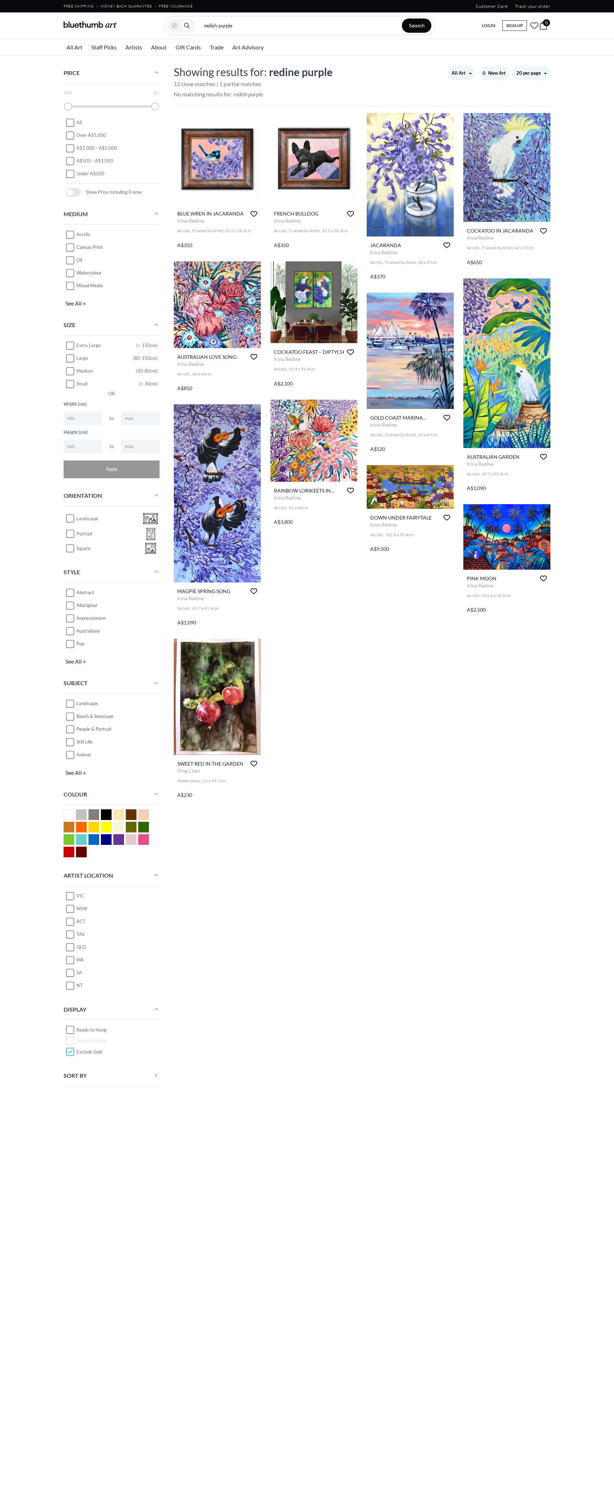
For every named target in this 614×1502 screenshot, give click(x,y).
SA (79, 972)
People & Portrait (94, 729)
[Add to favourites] (254, 214)
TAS (80, 934)
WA (80, 960)
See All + (75, 303)
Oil (79, 260)
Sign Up (514, 25)
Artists (133, 47)
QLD (81, 947)
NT (79, 985)
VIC (80, 896)
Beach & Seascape (94, 716)
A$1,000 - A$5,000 (96, 148)
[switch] (73, 192)
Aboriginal (86, 605)
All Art (74, 47)
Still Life (84, 742)
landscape (87, 518)
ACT (81, 921)
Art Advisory (248, 47)
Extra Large (88, 345)
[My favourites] (534, 26)
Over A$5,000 (91, 135)
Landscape (87, 703)
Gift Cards (188, 47)
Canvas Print (89, 247)
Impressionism (91, 618)
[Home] (90, 24)
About (159, 47)
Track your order (532, 6)
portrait (84, 534)
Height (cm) (76, 432)
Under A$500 (90, 173)
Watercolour (89, 273)
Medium (84, 371)
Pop (80, 643)
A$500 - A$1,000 (94, 161)
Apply (112, 469)
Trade (216, 47)
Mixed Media (89, 285)
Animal (83, 754)
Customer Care (492, 6)
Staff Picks (104, 47)
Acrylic (83, 234)
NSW (81, 908)
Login (488, 25)
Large (82, 358)
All (79, 122)
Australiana (88, 631)
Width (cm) (75, 404)
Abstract (85, 592)
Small (81, 384)
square (83, 548)
